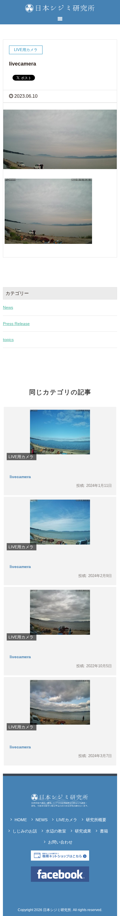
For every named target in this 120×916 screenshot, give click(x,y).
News (8, 307)
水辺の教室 (56, 831)
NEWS (41, 819)
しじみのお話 (25, 831)
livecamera (20, 476)
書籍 (104, 831)
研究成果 (83, 831)
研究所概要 (96, 819)
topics (8, 339)
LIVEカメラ (66, 819)
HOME (21, 819)
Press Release (16, 323)
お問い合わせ (60, 842)
